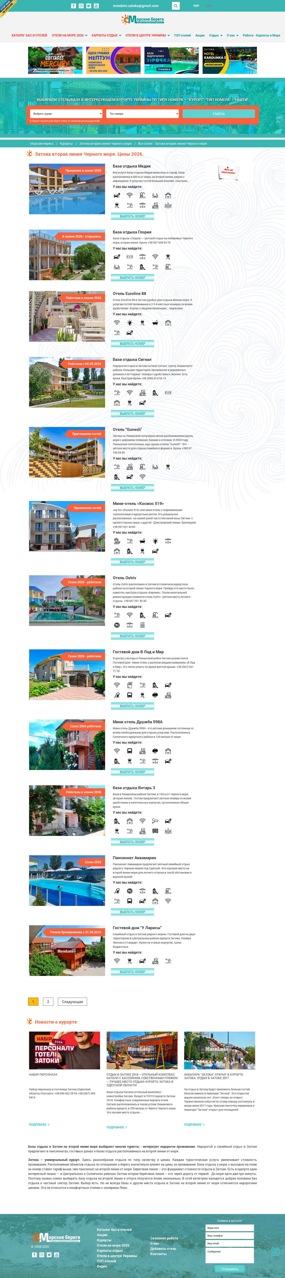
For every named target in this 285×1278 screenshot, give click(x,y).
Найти (219, 113)
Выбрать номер (132, 216)
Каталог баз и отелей (29, 35)
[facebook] (73, 5)
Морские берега (41, 143)
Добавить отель (163, 1248)
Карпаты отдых (104, 35)
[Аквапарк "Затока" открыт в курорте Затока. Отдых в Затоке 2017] (219, 1051)
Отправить (229, 1269)
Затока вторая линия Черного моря (105, 143)
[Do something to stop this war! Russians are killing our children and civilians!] (8, 8)
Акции (200, 35)
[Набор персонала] (64, 1051)
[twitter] (88, 5)
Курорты (66, 143)
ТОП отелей (182, 35)
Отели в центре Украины (146, 35)
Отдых (214, 35)
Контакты (158, 1253)
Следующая (72, 1001)
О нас (231, 35)
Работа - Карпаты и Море (261, 35)
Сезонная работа (164, 1238)
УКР (196, 6)
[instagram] (81, 5)
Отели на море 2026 (68, 35)
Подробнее (38, 1124)
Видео (102, 1266)
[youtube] (96, 5)
